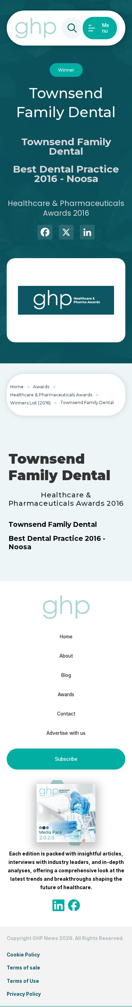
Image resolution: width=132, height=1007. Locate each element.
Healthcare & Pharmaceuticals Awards (51, 394)
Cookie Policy (23, 955)
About (66, 656)
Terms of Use (23, 981)
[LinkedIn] (87, 233)
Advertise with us (66, 733)
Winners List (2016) (30, 402)
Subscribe (66, 759)
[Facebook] (45, 233)
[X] (66, 233)
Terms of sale (23, 968)
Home (17, 386)
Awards (41, 386)
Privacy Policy (24, 994)
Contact (66, 714)
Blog (66, 675)
